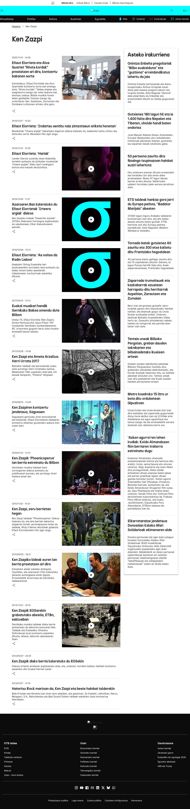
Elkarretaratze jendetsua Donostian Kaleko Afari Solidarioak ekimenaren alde (150, 525)
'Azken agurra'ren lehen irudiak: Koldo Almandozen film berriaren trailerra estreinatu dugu (148, 444)
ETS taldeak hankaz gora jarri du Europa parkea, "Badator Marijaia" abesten (151, 204)
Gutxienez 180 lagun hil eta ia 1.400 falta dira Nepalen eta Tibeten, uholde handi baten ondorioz (150, 121)
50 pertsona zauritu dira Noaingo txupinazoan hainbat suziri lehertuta (150, 160)
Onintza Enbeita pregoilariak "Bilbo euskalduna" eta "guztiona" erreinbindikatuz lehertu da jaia (150, 70)
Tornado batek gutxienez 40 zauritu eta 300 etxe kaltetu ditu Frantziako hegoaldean (149, 247)
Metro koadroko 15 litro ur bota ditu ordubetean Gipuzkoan (148, 398)
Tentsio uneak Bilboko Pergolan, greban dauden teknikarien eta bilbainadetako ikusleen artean (147, 348)
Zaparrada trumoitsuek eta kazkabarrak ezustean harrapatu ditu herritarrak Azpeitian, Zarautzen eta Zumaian (149, 289)
